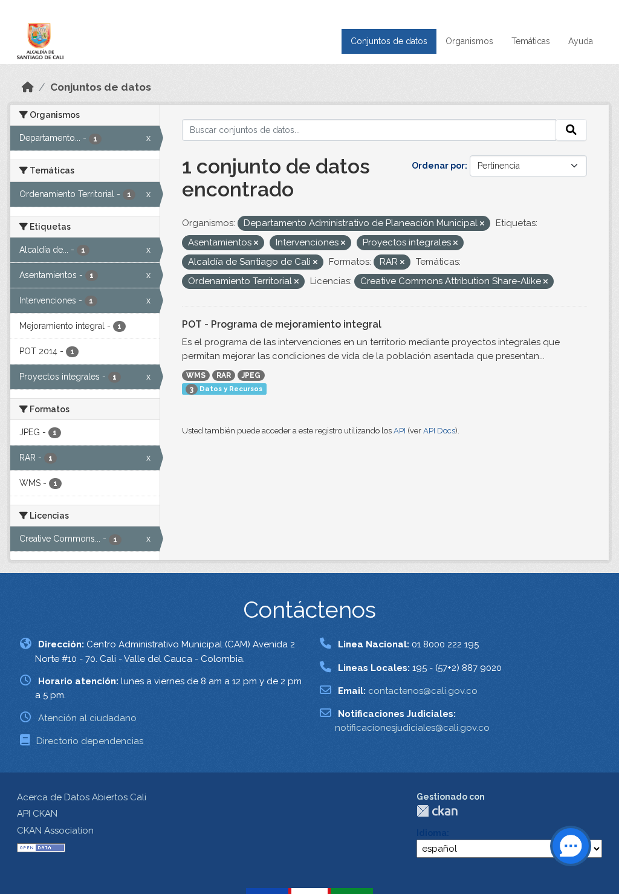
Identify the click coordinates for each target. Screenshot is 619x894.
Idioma (431, 833)
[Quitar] (482, 224)
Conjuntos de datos (389, 41)
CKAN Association (55, 830)
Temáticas (530, 41)
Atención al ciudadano (87, 718)
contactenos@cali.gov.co (423, 690)
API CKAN (37, 813)
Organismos (469, 41)
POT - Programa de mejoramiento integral (281, 324)
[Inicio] (28, 87)
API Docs (439, 430)
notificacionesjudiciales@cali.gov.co (412, 727)
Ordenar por (438, 165)
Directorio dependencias (89, 741)
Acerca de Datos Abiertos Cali (81, 797)
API (400, 430)
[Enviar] (571, 130)
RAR (223, 375)
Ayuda (580, 41)
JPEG (251, 375)
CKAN (437, 811)
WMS (196, 375)
